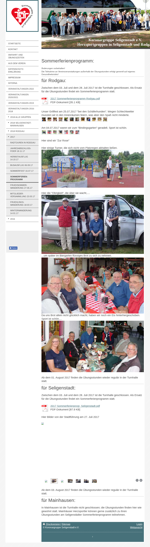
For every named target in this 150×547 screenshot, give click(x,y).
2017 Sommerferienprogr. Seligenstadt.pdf (75, 406)
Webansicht (136, 527)
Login (139, 524)
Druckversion (53, 524)
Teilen (14, 248)
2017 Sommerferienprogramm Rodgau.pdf (75, 98)
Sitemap (66, 524)
